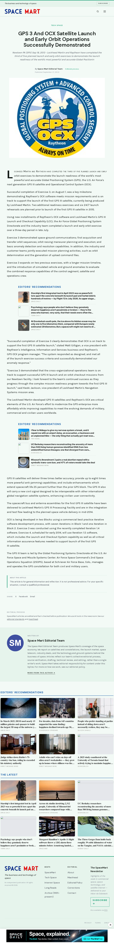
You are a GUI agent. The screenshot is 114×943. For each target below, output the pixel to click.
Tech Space (51, 877)
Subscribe (103, 3)
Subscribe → (100, 902)
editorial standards (15, 619)
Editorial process (72, 69)
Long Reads (50, 887)
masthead (33, 619)
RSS (105, 910)
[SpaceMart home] (22, 11)
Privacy (88, 923)
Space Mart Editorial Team (50, 69)
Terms (98, 923)
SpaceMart (50, 872)
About (71, 872)
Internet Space (52, 882)
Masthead (73, 877)
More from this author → (41, 673)
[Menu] (104, 11)
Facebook (23, 596)
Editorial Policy (75, 882)
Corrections (74, 887)
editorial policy (77, 667)
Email (32, 596)
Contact (72, 892)
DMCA (107, 923)
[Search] (97, 11)
